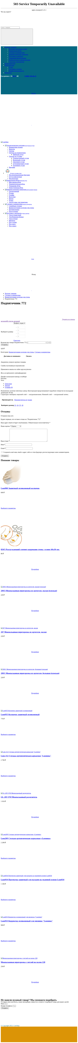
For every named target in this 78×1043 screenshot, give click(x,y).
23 (15, 405)
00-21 (14, 76)
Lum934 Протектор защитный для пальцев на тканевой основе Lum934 (32, 880)
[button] (39, 378)
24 (17, 405)
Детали (7, 385)
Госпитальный (14, 191)
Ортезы (11, 151)
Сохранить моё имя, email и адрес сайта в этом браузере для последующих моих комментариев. (36, 452)
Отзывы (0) (9, 387)
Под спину (12, 226)
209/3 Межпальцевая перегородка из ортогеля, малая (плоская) (29, 591)
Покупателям (9, 65)
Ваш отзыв (5, 441)
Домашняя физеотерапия (17, 58)
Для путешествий (15, 215)
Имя (3, 444)
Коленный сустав (19, 160)
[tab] (41, 384)
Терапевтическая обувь (17, 184)
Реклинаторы (13, 178)
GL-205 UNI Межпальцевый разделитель (19, 797)
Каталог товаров (10, 47)
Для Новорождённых (16, 217)
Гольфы (11, 195)
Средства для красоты (16, 62)
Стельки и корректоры (17, 52)
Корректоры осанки (16, 147)
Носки (11, 198)
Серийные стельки (15, 206)
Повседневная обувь (16, 188)
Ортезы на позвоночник (17, 153)
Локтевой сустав (19, 162)
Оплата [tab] (28, 356)
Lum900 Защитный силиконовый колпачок (20, 488)
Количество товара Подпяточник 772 (14, 342)
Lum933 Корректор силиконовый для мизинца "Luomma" (27, 921)
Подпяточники (14, 209)
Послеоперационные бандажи (19, 175)
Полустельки (13, 211)
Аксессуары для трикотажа (18, 202)
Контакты (8, 73)
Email (3, 448)
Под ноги (12, 224)
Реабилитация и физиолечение (19, 60)
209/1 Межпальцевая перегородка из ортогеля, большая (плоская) (30, 673)
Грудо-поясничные (15, 177)
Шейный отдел (18, 154)
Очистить (17, 340)
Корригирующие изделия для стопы (21, 208)
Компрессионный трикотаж (18, 54)
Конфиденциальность (16, 71)
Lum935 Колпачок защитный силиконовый (20, 714)
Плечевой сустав (19, 165)
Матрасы (12, 220)
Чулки (11, 200)
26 (22, 405)
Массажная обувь (15, 182)
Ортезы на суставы (15, 156)
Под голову (13, 222)
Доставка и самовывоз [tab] (12, 356)
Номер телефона (7, 1006)
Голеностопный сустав (21, 158)
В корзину (5, 344)
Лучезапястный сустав (21, 164)
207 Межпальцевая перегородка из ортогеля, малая (24, 632)
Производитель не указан (23, 400)
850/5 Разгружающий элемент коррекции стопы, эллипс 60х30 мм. (30, 549)
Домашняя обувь (14, 186)
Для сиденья (13, 219)
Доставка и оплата (15, 69)
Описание (8, 384)
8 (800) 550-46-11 (30, 76)
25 (20, 405)
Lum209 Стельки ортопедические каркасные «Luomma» (26, 838)
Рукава (11, 193)
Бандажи (12, 167)
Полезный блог (10, 63)
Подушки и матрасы (16, 56)
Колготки (12, 197)
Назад (33, 274)
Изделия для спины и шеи (18, 49)
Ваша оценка (6, 426)
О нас (11, 67)
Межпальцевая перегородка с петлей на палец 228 (23, 962)
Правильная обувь (15, 51)
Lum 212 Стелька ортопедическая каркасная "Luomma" (26, 756)
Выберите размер (7, 332)
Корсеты (12, 149)
